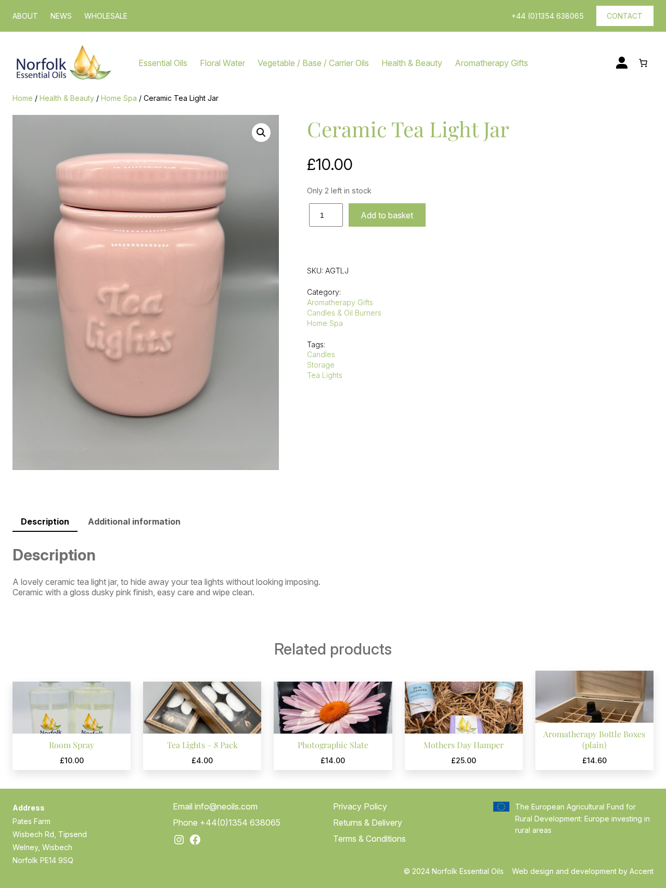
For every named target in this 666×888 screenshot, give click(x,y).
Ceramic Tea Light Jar (408, 128)
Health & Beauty (67, 98)
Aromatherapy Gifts (340, 302)
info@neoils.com (226, 806)
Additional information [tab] (134, 521)
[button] (261, 132)
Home (22, 98)
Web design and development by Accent (583, 871)
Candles (321, 354)
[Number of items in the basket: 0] (643, 63)
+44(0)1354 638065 (240, 822)
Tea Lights (324, 375)
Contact (625, 15)
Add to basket (387, 215)
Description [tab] (45, 521)
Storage (321, 364)
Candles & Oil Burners (344, 312)
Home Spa (119, 98)
